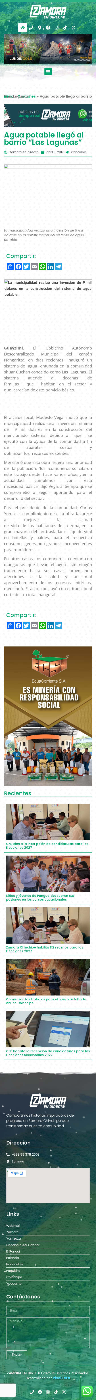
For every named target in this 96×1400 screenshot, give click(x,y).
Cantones (79, 152)
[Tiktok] (65, 27)
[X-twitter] (73, 27)
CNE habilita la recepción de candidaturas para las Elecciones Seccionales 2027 (48, 1053)
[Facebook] (48, 27)
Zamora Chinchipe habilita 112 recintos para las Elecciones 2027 (44, 949)
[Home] (22, 27)
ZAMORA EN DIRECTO (24, 1373)
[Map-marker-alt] (39, 27)
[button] (48, 71)
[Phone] (31, 27)
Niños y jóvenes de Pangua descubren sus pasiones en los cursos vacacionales (40, 897)
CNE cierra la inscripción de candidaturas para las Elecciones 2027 (47, 846)
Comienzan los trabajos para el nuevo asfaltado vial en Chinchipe (46, 1001)
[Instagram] (56, 27)
